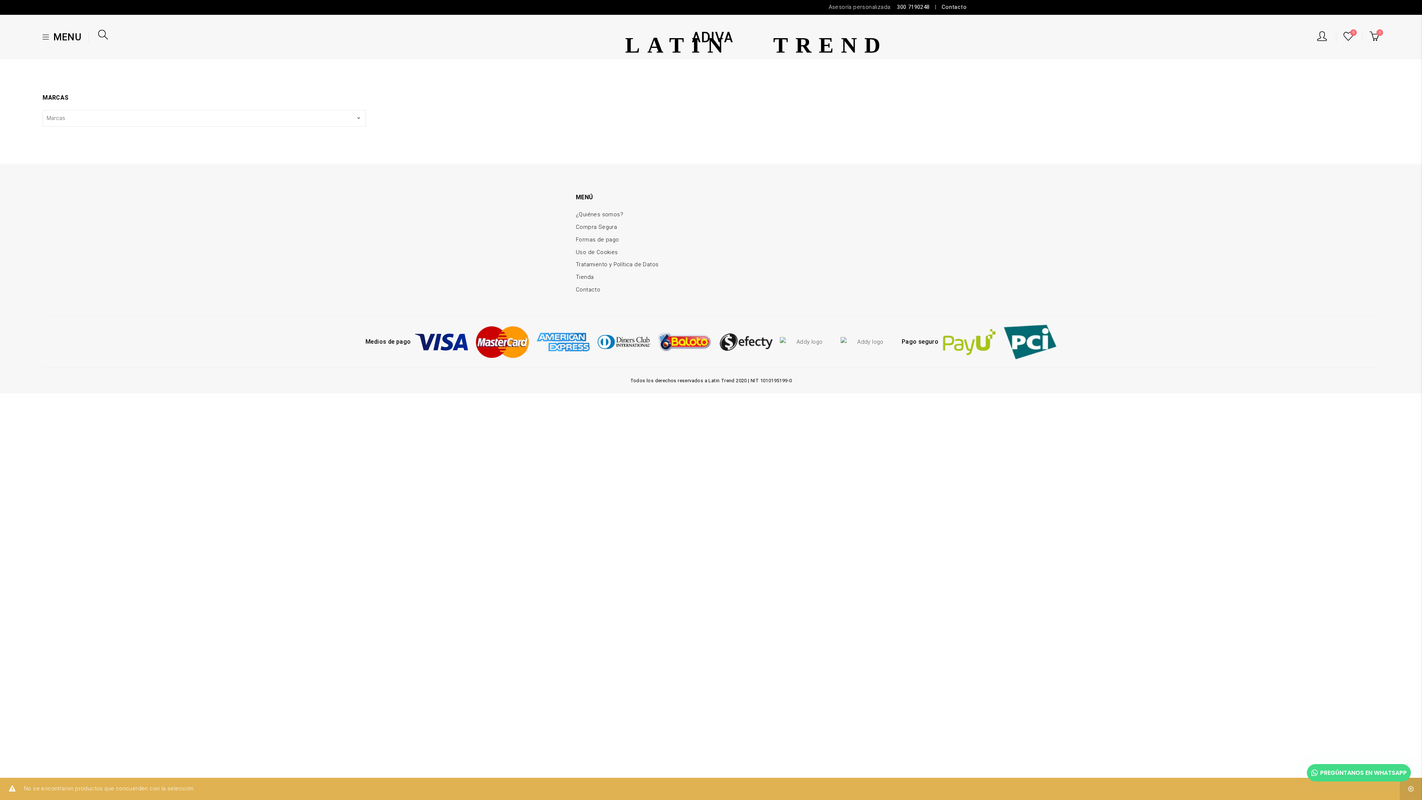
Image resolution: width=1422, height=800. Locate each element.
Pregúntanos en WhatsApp (1363, 773)
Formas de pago (597, 239)
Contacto (954, 7)
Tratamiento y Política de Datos (617, 264)
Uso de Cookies (597, 252)
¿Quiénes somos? (599, 214)
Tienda (585, 277)
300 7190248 (913, 7)
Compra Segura (596, 227)
